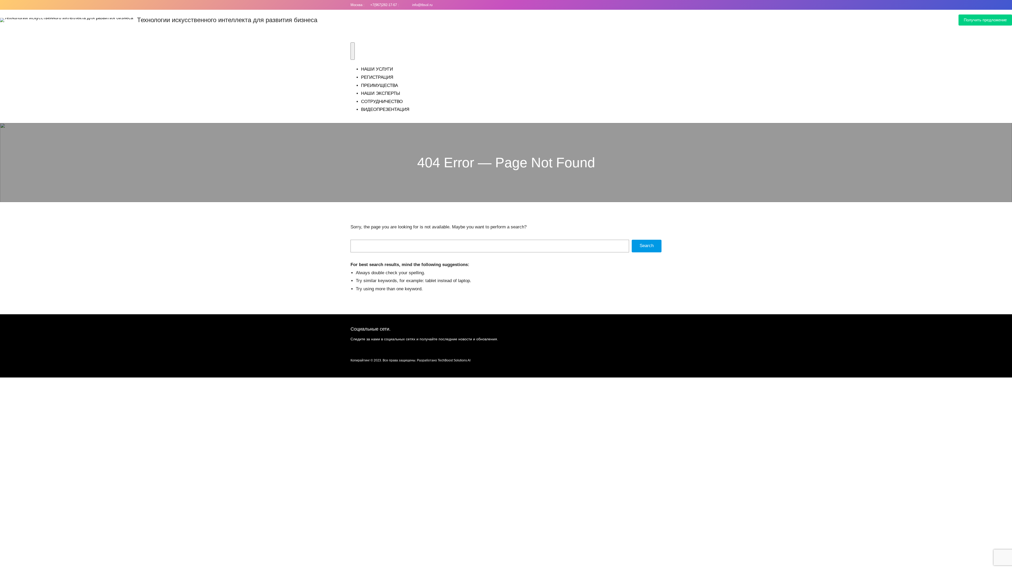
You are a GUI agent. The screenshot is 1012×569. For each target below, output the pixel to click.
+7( (371, 5)
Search (647, 245)
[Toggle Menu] (353, 51)
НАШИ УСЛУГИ (377, 69)
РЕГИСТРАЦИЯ (377, 77)
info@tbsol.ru (421, 5)
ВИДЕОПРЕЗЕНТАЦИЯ (385, 109)
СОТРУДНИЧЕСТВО (382, 101)
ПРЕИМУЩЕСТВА (379, 85)
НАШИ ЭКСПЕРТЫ (380, 93)
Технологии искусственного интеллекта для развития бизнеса (227, 19)
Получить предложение (985, 20)
